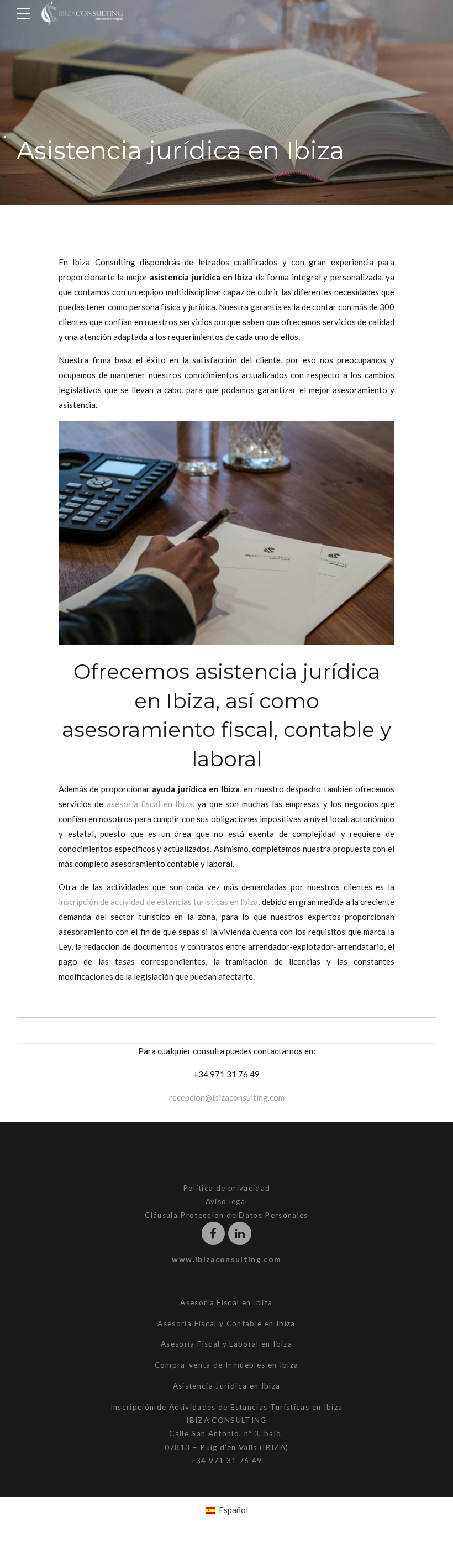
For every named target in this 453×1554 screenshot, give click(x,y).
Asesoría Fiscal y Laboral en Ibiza (226, 1344)
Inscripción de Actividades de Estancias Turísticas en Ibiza (226, 1407)
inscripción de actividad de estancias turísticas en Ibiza (159, 902)
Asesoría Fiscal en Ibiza (226, 1302)
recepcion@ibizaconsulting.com (227, 1097)
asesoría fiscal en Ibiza (150, 804)
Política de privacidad (227, 1188)
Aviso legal (227, 1201)
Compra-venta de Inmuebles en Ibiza (227, 1365)
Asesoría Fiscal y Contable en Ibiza (226, 1323)
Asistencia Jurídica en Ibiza (227, 1386)
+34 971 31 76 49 (226, 1074)
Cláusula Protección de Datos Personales (226, 1215)
